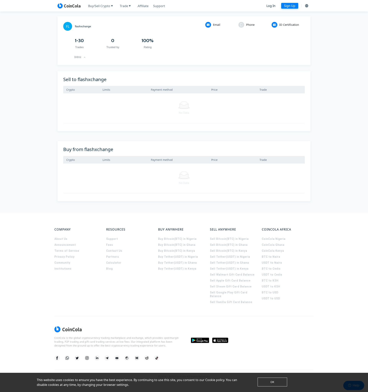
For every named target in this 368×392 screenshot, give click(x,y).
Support (112, 238)
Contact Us (114, 250)
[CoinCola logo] (69, 6)
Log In (270, 6)
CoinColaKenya (273, 250)
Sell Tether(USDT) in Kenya (229, 268)
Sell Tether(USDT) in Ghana (229, 262)
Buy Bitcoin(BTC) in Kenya (176, 250)
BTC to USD (270, 292)
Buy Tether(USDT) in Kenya (177, 268)
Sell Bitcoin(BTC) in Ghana (229, 244)
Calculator (114, 262)
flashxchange (83, 26)
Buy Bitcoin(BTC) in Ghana (177, 244)
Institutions (62, 268)
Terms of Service (66, 250)
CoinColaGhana (273, 244)
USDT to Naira (272, 262)
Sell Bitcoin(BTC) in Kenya (228, 250)
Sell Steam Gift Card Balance (231, 286)
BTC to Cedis (271, 268)
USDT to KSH (271, 286)
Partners (112, 256)
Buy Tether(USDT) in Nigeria (178, 256)
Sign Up (289, 6)
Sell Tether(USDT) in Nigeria (230, 256)
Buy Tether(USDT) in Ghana (177, 262)
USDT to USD (271, 298)
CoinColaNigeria (274, 238)
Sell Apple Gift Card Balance (230, 280)
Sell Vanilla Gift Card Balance (231, 302)
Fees (109, 244)
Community (62, 262)
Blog (109, 268)
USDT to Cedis (272, 274)
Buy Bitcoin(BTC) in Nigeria (177, 238)
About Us (60, 238)
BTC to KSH (270, 280)
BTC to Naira (271, 256)
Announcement (65, 244)
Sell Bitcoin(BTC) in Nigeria (229, 238)
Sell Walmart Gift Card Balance (232, 274)
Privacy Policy (64, 256)
